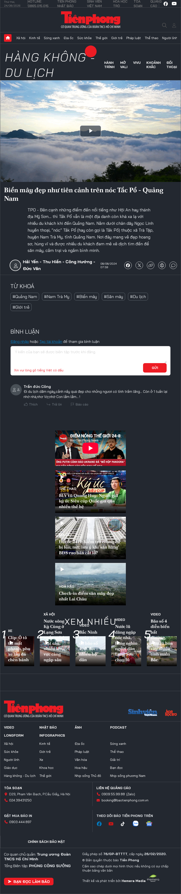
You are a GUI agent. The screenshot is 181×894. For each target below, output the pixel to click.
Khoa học (46, 768)
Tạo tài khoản (50, 341)
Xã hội (20, 38)
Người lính (169, 38)
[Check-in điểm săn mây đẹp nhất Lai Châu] (90, 584)
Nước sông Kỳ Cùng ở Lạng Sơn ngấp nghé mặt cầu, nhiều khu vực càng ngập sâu (54, 640)
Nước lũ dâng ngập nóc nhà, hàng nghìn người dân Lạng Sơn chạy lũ (126, 643)
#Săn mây (113, 296)
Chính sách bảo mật (46, 842)
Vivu (137, 63)
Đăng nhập (19, 341)
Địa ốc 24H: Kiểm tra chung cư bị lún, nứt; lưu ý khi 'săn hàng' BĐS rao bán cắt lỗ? (89, 547)
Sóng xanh (52, 38)
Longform (14, 735)
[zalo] (138, 824)
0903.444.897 (20, 822)
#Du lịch (138, 296)
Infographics (52, 735)
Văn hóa (81, 760)
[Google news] (151, 824)
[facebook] (166, 4)
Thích (33, 404)
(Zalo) (130, 794)
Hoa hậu (66, 586)
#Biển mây (86, 296)
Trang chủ (8, 38)
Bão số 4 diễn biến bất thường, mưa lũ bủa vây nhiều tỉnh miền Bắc (162, 640)
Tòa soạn (13, 788)
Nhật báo (48, 727)
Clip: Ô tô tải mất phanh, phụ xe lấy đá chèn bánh (19, 648)
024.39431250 (20, 800)
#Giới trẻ (20, 307)
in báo (162, 265)
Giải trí (115, 760)
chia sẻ (128, 265)
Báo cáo (82, 404)
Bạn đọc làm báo (31, 881)
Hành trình (109, 65)
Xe (10, 631)
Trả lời (57, 404)
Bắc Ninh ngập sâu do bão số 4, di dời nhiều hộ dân (88, 645)
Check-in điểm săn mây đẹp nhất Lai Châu (86, 596)
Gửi (155, 368)
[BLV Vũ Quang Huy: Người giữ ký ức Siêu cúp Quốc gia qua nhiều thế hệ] (90, 492)
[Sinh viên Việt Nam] (142, 713)
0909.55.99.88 (113, 794)
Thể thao (151, 38)
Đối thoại (171, 65)
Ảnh (78, 727)
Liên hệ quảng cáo (113, 788)
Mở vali (124, 65)
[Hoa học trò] (171, 713)
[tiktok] (125, 824)
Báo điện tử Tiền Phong (90, 19)
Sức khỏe (84, 38)
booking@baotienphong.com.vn (125, 800)
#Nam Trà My (56, 296)
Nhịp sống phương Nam (127, 776)
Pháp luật (133, 38)
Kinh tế (34, 38)
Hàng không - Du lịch (50, 65)
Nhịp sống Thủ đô (88, 776)
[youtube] (174, 4)
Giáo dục (10, 768)
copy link (150, 265)
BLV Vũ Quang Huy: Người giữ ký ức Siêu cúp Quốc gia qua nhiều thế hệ (88, 501)
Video (84, 625)
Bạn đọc (116, 768)
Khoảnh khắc (153, 65)
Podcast (118, 727)
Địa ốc (69, 38)
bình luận (173, 265)
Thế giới (101, 38)
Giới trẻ (117, 38)
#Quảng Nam (24, 296)
